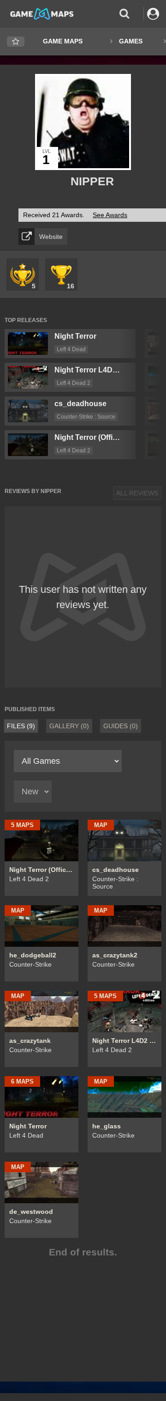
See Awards (110, 215)
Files (21, 726)
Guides (120, 726)
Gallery (69, 726)
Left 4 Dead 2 (73, 383)
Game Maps (63, 41)
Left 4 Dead (71, 349)
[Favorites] (15, 42)
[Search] (124, 13)
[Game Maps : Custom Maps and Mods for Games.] (42, 13)
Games (130, 41)
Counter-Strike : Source (86, 417)
